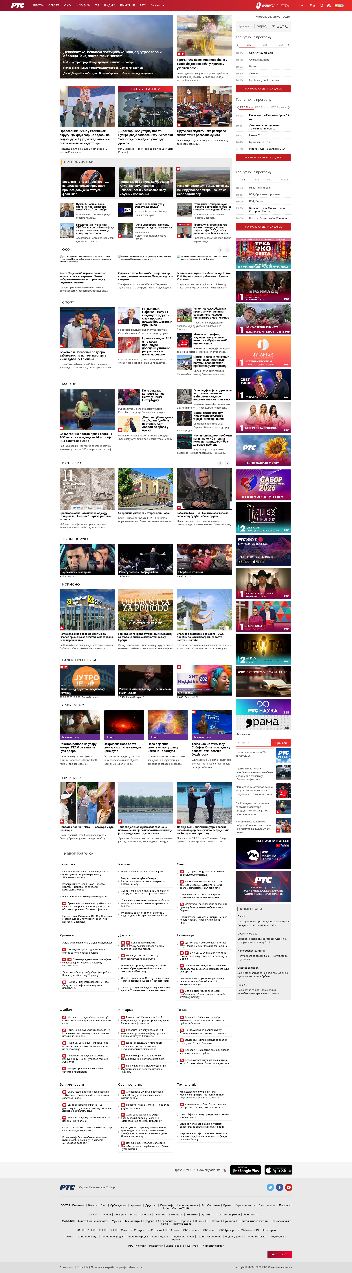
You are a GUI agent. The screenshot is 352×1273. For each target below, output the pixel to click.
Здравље (186, 1221)
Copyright (83, 1267)
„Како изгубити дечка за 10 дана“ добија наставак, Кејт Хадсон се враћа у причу (157, 423)
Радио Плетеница (183, 1236)
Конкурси (193, 1245)
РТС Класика (191, 1230)
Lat (301, 5)
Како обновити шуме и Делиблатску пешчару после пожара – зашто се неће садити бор (203, 190)
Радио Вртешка (256, 1236)
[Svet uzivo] (263, 384)
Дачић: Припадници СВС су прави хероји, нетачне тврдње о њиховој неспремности (145, 979)
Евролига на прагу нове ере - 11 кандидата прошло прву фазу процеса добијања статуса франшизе (143, 1033)
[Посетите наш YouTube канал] (288, 1187)
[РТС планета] (272, 5)
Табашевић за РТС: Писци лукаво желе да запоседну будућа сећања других (202, 514)
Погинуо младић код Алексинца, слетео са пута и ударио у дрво (83, 951)
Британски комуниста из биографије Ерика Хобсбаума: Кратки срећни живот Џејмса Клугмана (204, 276)
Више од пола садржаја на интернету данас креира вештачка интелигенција (202, 1125)
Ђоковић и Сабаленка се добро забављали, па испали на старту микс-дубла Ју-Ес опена (83, 355)
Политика (68, 864)
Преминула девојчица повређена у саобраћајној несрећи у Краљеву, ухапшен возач (202, 64)
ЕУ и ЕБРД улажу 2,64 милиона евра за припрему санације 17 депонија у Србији (203, 956)
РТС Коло (209, 1230)
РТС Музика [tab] (278, 107)
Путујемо (149, 1221)
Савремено (73, 705)
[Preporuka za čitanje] (263, 681)
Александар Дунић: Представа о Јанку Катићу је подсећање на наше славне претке (142, 1095)
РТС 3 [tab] (279, 44)
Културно (71, 463)
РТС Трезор (226, 1230)
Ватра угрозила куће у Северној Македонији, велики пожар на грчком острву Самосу (143, 881)
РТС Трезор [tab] (262, 107)
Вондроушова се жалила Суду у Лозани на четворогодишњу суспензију (203, 1031)
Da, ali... (241, 916)
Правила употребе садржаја (108, 1267)
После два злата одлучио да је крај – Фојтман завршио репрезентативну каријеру (144, 1068)
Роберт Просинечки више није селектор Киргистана (82, 1070)
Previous (237, 45)
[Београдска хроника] (263, 417)
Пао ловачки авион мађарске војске (142, 871)
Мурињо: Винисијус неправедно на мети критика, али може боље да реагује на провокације (85, 1046)
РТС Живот (172, 1230)
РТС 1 (86, 1230)
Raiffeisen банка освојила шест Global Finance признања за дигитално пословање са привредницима (86, 637)
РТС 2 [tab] (263, 44)
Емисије (127, 5)
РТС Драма (155, 1230)
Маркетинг (156, 1245)
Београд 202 (160, 1236)
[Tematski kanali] (263, 714)
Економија (185, 935)
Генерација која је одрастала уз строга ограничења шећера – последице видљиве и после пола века (212, 395)
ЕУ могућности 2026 (176, 1208)
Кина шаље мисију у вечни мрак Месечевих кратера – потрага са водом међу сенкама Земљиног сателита (202, 1094)
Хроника (67, 935)
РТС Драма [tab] (246, 107)
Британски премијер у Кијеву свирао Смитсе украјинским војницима (208, 416)
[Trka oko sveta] (263, 253)
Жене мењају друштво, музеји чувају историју (82, 689)
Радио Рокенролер (209, 1236)
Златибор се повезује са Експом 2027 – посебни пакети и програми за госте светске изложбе (201, 637)
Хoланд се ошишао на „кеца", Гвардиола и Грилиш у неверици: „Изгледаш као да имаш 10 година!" (141, 1117)
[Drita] (263, 649)
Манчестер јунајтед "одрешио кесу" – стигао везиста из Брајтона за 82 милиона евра (210, 338)
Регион (124, 864)
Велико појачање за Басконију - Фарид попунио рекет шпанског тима (142, 1057)
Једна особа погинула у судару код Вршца (149, 205)
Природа (229, 1221)
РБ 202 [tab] (284, 179)
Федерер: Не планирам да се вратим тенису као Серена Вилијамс (203, 1041)
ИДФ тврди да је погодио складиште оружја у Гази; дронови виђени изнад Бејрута (203, 907)
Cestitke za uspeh (247, 967)
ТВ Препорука (75, 539)
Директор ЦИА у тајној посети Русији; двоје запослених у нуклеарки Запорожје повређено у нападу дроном (145, 137)
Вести (38, 5)
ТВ (97, 5)
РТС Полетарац (266, 1230)
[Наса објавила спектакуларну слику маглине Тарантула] (168, 725)
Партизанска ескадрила (75, 570)
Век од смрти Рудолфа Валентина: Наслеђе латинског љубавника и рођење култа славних (144, 1146)
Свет (181, 864)
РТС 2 (97, 1230)
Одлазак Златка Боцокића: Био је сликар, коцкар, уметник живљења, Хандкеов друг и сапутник (145, 276)
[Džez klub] (263, 517)
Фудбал (66, 1009)
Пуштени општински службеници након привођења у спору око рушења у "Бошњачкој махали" (85, 874)
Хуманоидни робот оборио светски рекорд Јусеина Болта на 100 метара (203, 1106)
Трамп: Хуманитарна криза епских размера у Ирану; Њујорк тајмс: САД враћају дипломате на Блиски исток (210, 229)
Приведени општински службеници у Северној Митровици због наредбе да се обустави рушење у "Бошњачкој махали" (86, 906)
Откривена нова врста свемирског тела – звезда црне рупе (122, 747)
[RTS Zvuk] (263, 550)
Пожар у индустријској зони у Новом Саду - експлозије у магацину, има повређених (86, 985)
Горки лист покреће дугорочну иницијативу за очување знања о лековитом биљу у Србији (145, 637)
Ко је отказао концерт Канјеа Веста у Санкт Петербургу (153, 395)
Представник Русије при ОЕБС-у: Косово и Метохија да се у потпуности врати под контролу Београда (95, 229)
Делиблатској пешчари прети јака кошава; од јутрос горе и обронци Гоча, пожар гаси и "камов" (112, 54)
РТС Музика (245, 1230)
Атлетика (192, 1214)
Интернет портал (213, 1245)
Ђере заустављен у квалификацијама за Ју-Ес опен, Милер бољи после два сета (204, 1061)
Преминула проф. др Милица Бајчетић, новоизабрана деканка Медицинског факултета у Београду (143, 968)
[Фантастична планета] (263, 318)
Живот (81, 1221)
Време (227, 1205)
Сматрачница (267, 1205)
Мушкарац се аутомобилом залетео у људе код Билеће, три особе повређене (144, 914)
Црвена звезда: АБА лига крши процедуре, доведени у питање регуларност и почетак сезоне (156, 346)
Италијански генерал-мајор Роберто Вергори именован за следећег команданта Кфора (212, 206)
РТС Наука (137, 1230)
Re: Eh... (242, 984)
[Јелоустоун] (263, 583)
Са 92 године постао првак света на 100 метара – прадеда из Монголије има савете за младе (86, 437)
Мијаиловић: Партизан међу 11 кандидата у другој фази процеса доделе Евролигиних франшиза (157, 317)
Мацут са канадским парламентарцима (84, 896)
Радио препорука (79, 660)
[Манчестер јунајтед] (184, 340)
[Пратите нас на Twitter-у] (270, 1187)
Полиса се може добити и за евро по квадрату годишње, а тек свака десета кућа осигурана (204, 968)
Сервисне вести (245, 1205)
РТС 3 (108, 1230)
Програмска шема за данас (263, 88)
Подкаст (284, 1205)
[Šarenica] (263, 616)
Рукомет (160, 1214)
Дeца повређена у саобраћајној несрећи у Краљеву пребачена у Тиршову (86, 974)
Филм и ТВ (201, 1221)
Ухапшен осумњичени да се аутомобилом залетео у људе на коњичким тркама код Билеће (145, 903)
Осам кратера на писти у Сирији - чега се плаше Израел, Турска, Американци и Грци (203, 919)
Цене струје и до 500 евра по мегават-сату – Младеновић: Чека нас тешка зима (204, 944)
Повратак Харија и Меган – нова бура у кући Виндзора (87, 828)
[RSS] (329, 5)
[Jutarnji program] (263, 351)
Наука (216, 1221)
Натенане (72, 777)
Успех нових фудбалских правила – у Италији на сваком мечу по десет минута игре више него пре (211, 313)
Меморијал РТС (253, 1214)
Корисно (71, 584)
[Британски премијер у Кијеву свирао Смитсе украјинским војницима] (184, 418)
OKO (67, 5)
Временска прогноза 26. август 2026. (251, 753)
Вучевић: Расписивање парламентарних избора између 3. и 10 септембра (91, 206)
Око (66, 249)
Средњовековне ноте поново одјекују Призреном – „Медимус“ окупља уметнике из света (85, 516)
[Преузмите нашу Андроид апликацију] (245, 1170)
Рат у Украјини (210, 1205)
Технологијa (187, 1084)
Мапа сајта (280, 1254)
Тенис (182, 1009)
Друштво (125, 935)
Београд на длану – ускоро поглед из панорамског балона (86, 1119)
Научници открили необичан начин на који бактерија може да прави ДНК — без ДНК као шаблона (212, 440)
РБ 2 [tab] (256, 179)
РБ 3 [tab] (270, 179)
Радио (109, 5)
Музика (116, 1221)
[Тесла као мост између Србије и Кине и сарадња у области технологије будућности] (212, 725)
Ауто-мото (207, 1214)
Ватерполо (176, 1214)
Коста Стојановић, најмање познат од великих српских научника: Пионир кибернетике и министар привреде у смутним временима (83, 277)
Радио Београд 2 (112, 1236)
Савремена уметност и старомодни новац (144, 513)
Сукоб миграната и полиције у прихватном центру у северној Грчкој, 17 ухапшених (145, 892)
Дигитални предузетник (253, 1221)
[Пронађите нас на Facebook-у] (279, 1187)
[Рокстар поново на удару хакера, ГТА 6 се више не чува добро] (80, 725)
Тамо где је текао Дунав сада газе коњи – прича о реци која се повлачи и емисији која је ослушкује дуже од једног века (145, 830)
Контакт (140, 1245)
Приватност (67, 1267)
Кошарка (125, 1009)
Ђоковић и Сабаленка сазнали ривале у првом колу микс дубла (204, 1051)
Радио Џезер (278, 1236)
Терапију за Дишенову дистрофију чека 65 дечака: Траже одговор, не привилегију (145, 989)
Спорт (53, 5)
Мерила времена (187, 1205)
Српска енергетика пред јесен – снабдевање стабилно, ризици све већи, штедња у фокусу (203, 994)
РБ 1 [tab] (242, 179)
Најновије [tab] (243, 734)
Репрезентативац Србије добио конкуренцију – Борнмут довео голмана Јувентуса (85, 1058)
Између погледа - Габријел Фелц (139, 572)
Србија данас (118, 1205)
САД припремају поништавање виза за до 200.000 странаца (203, 873)
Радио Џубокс (234, 1236)
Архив (176, 1239)
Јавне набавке (175, 1245)
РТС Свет (121, 1230)
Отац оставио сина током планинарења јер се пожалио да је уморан (87, 1129)
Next (288, 45)
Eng (312, 5)
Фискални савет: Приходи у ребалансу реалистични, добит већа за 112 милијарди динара (202, 981)
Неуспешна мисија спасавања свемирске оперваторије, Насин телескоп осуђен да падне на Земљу (203, 1136)
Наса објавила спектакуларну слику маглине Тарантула (163, 747)
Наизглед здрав (181, 1223)
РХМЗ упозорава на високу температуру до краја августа (153, 226)
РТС (143, 5)
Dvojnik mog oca (247, 933)
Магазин (83, 5)
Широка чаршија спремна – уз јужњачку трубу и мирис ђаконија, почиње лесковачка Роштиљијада (86, 1108)
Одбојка (146, 1214)
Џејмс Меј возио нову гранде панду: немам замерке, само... (204, 1116)
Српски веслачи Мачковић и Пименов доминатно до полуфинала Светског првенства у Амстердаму (212, 361)
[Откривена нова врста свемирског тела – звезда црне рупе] (124, 725)
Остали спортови (229, 1214)
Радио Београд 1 (87, 1236)
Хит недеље (185, 692)
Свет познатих (130, 1084)
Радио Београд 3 (137, 1236)
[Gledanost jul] (263, 450)
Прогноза (245, 26)
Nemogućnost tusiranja (251, 950)
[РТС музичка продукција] (263, 853)
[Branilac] (263, 286)
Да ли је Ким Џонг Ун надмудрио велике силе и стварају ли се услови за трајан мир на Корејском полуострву (203, 830)
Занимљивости (72, 1084)
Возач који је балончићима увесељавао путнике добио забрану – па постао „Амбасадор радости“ (85, 1140)
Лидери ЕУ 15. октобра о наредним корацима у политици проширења (200, 896)
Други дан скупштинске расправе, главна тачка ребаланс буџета (202, 133)
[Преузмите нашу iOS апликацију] (278, 1170)
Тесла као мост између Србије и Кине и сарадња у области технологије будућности (211, 749)
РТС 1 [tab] (247, 44)
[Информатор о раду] (263, 886)
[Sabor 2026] (263, 484)
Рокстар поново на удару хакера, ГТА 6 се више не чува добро (78, 747)
